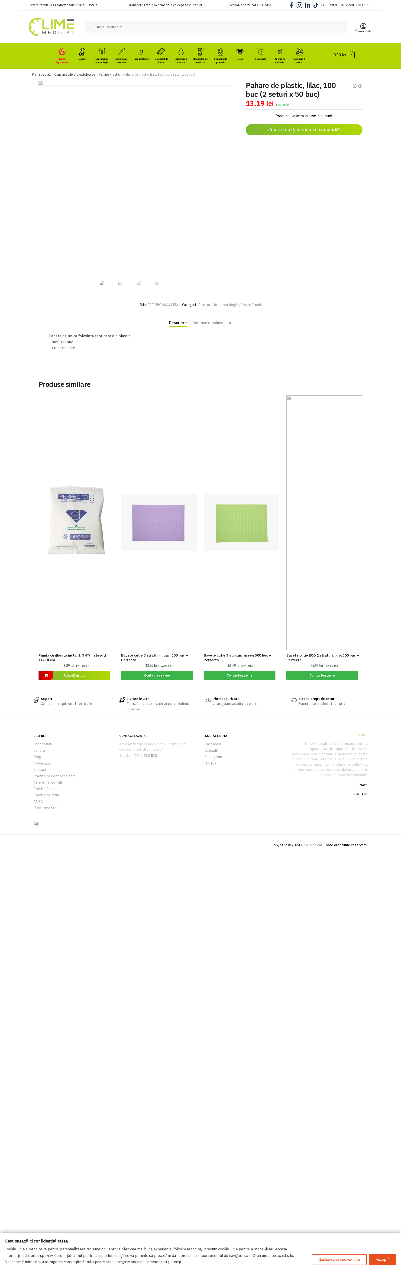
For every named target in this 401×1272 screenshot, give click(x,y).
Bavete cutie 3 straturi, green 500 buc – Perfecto (237, 657)
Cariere (39, 750)
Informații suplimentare (212, 322)
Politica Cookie (45, 789)
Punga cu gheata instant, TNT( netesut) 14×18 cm (72, 657)
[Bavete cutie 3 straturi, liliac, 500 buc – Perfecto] (159, 522)
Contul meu (363, 31)
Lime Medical (311, 845)
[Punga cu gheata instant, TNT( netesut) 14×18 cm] (76, 522)
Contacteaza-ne (157, 675)
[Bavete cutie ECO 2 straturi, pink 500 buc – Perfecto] (324, 522)
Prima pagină (41, 74)
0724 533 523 (145, 755)
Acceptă (383, 1259)
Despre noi (42, 744)
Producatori (42, 763)
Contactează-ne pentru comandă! (304, 130)
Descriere (178, 322)
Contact (39, 769)
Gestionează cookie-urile (339, 1259)
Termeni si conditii (48, 782)
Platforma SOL (45, 808)
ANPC (38, 801)
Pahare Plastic (109, 74)
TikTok (211, 763)
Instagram (213, 757)
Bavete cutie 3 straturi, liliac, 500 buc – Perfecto (154, 657)
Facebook (213, 744)
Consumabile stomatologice (74, 74)
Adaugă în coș (74, 675)
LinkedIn (212, 750)
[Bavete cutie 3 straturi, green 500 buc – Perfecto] (241, 522)
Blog (37, 757)
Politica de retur (46, 795)
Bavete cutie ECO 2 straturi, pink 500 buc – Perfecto (322, 657)
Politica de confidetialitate (54, 776)
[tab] (178, 318)
